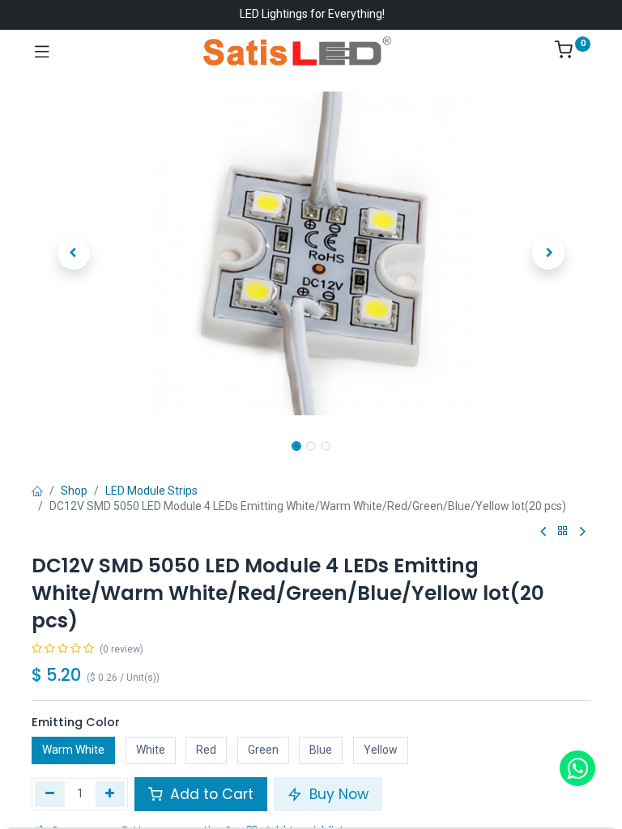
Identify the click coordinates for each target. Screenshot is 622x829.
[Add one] (111, 794)
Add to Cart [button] (209, 794)
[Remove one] (50, 794)
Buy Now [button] (337, 794)
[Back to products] (563, 531)
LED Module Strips (151, 490)
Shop (74, 490)
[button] (74, 253)
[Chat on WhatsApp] (577, 768)
